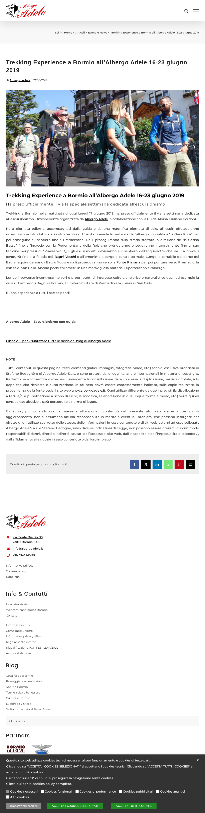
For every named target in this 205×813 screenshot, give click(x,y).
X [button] (198, 760)
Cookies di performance (97, 791)
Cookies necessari (24, 791)
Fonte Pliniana (128, 262)
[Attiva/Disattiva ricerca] (186, 11)
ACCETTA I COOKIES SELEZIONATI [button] (75, 805)
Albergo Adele (20, 80)
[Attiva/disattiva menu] (196, 11)
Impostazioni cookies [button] (23, 805)
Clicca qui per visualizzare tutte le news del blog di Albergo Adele (58, 341)
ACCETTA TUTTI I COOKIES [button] (134, 805)
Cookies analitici (172, 791)
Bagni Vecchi (65, 257)
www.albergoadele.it (88, 390)
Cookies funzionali (58, 791)
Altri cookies (19, 797)
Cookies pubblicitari (138, 791)
